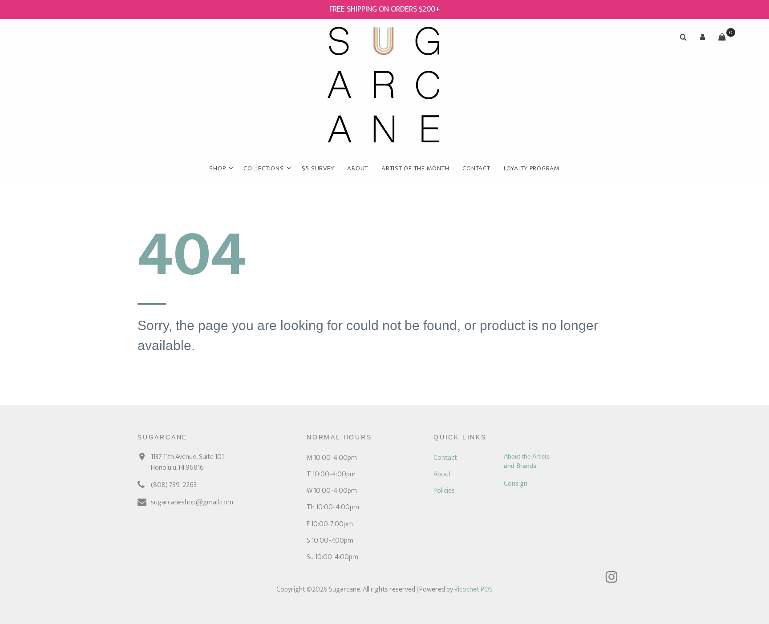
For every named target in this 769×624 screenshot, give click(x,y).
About (357, 168)
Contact (476, 168)
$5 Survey (318, 168)
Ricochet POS (473, 590)
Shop (217, 168)
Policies (444, 491)
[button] (703, 37)
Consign (515, 484)
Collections (263, 168)
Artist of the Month (415, 168)
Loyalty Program (532, 168)
